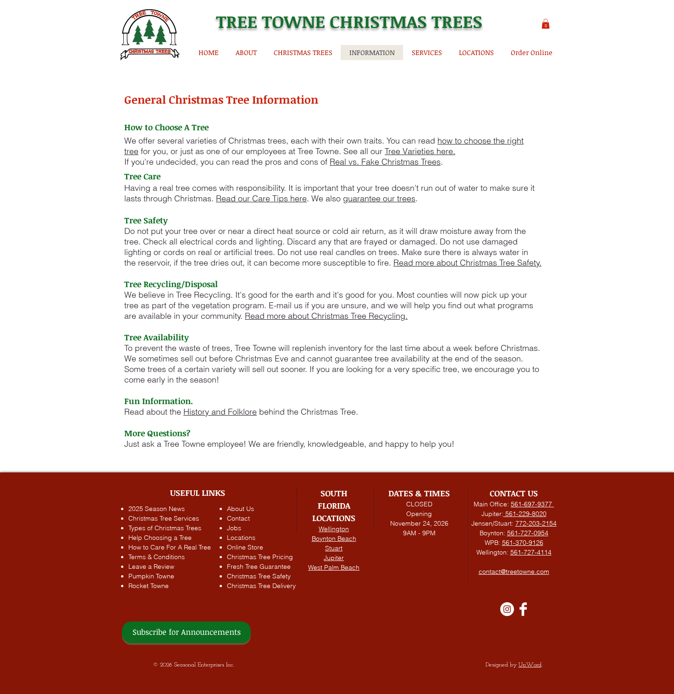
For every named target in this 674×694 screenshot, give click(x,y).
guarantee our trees (379, 198)
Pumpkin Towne (151, 576)
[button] (545, 24)
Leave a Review (151, 566)
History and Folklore (220, 411)
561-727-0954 (527, 533)
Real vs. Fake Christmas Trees (385, 161)
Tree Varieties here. (420, 151)
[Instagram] (507, 609)
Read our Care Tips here (261, 198)
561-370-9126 (522, 543)
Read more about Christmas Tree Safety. (467, 262)
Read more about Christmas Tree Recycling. (326, 316)
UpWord (530, 664)
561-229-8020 (525, 514)
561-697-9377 (532, 504)
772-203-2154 (536, 523)
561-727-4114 (531, 552)
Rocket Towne (148, 586)
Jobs (234, 528)
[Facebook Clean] (523, 609)
